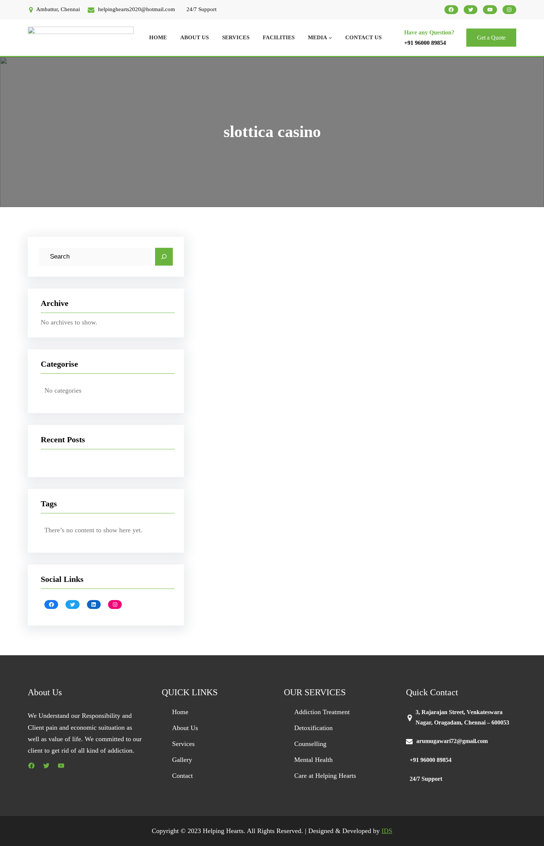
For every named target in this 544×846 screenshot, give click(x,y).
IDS (387, 831)
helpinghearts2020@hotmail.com (136, 9)
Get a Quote (491, 37)
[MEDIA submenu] (330, 37)
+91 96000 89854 (425, 43)
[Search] (164, 257)
